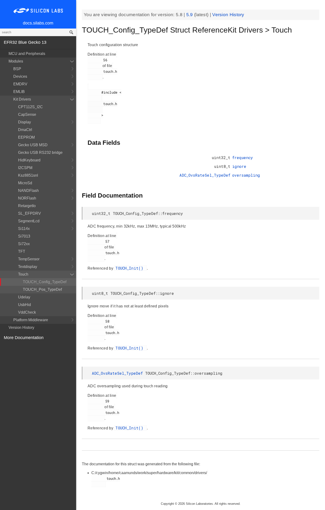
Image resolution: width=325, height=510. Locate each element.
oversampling (246, 175)
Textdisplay (27, 267)
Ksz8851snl (28, 175)
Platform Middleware (30, 320)
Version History (21, 327)
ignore (239, 166)
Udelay (24, 297)
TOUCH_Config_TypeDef (44, 282)
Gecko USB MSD (33, 145)
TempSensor (28, 259)
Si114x (24, 229)
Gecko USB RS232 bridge (40, 153)
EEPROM (26, 137)
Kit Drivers (22, 99)
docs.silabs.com (38, 23)
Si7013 (24, 236)
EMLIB (19, 92)
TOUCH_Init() (130, 268)
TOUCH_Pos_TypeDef (42, 289)
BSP (17, 69)
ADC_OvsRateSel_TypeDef (204, 175)
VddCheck (27, 312)
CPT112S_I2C (30, 107)
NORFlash (27, 198)
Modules (16, 61)
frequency (242, 157)
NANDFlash (28, 191)
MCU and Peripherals (27, 54)
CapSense (27, 114)
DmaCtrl (25, 130)
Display (24, 122)
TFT (21, 251)
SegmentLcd (28, 221)
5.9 (190, 14)
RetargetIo (27, 206)
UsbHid (24, 305)
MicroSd (25, 183)
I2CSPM (25, 168)
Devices (20, 76)
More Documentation (24, 337)
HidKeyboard (29, 160)
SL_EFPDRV (29, 213)
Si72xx (24, 244)
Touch (23, 274)
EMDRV (20, 84)
